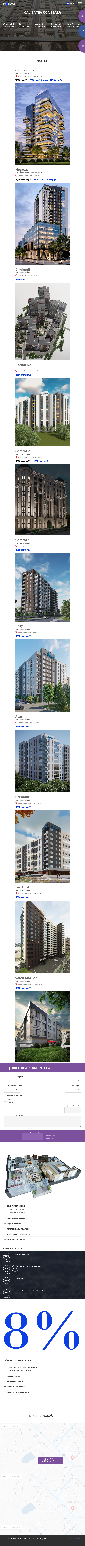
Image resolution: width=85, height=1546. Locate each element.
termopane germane (16, 1218)
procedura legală (15, 1381)
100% (9, 1099)
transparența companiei (18, 1392)
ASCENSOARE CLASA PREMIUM (18, 1234)
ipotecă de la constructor (19, 1360)
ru (71, 4)
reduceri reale (13, 1376)
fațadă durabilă (14, 1224)
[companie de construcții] (9, 3)
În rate (10, 1102)
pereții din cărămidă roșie (18, 1229)
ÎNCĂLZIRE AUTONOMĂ (16, 1240)
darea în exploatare (16, 1387)
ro (68, 4)
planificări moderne (16, 1206)
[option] (9, 25)
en (73, 4)
